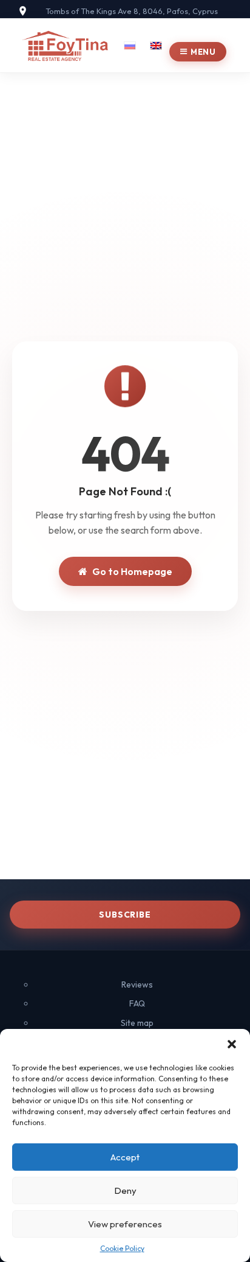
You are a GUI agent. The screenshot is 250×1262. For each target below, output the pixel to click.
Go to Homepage (132, 571)
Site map (137, 1022)
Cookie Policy (122, 1248)
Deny (125, 1190)
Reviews (137, 984)
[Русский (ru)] (130, 44)
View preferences (125, 1224)
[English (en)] (156, 44)
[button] (232, 1044)
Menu (203, 52)
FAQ (137, 1003)
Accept (125, 1157)
